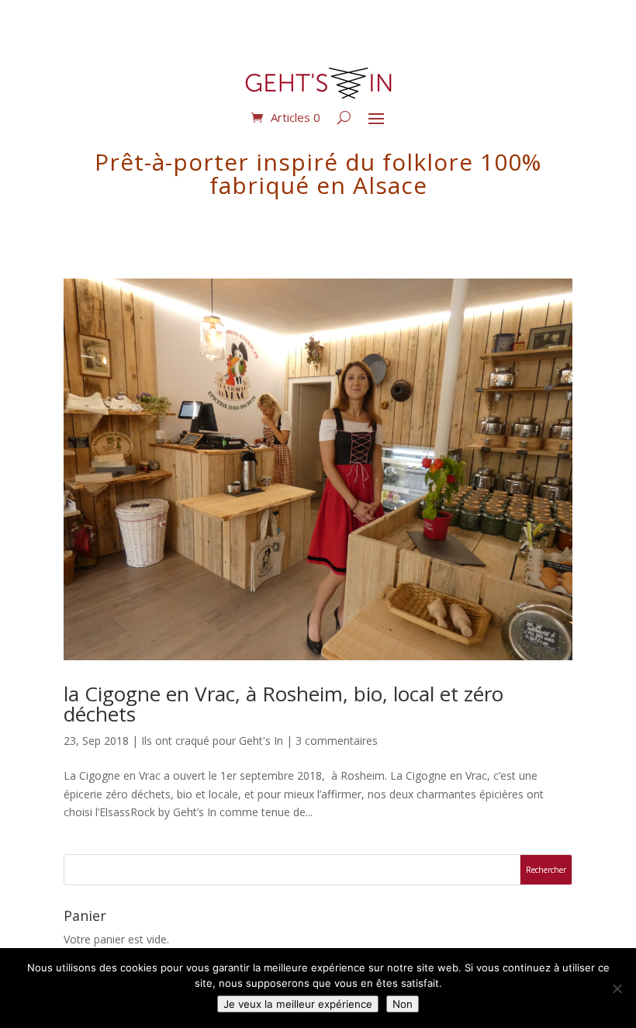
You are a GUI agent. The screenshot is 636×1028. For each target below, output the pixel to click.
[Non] (616, 988)
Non (402, 1004)
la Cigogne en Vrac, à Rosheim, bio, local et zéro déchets (283, 704)
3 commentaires (337, 740)
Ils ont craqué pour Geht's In (212, 740)
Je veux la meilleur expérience (297, 1004)
